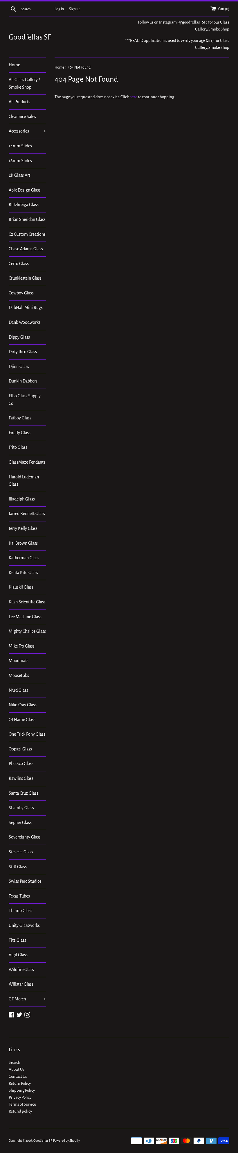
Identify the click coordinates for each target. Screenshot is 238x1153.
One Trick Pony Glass (27, 734)
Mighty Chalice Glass (27, 631)
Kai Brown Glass (23, 543)
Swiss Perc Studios (25, 881)
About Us (16, 1069)
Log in (59, 9)
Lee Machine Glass (25, 616)
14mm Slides (20, 146)
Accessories (27, 131)
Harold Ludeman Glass (24, 481)
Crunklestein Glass (25, 278)
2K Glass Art (19, 175)
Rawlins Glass (21, 778)
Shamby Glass (21, 807)
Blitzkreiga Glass (24, 204)
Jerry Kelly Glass (23, 528)
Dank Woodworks (24, 322)
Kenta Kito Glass (23, 572)
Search (14, 1062)
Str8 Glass (18, 866)
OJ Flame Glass (22, 719)
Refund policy (20, 1111)
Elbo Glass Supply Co (25, 400)
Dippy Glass (19, 337)
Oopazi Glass (20, 749)
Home (14, 64)
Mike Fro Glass (22, 646)
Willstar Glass (21, 984)
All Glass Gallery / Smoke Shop (24, 83)
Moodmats (18, 660)
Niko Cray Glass (23, 704)
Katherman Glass (24, 557)
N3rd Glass (18, 690)
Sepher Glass (20, 822)
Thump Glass (20, 910)
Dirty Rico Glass (23, 351)
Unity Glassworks (24, 925)
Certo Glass (19, 263)
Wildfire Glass (21, 969)
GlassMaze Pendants (27, 462)
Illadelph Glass (22, 499)
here (133, 97)
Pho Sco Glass (21, 763)
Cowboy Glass (21, 293)
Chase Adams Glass (26, 248)
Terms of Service (22, 1104)
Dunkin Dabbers (23, 381)
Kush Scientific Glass (27, 602)
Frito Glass (18, 447)
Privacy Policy (20, 1097)
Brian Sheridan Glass (27, 219)
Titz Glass (17, 940)
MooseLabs (19, 675)
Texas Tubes (19, 896)
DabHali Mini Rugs (26, 307)
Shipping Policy (22, 1090)
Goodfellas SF (30, 37)
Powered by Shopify (66, 1140)
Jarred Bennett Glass (27, 513)
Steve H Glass (21, 852)
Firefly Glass (19, 432)
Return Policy (20, 1083)
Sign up (74, 9)
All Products (19, 101)
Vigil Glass (18, 954)
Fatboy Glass (20, 418)
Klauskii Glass (21, 587)
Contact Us (18, 1076)
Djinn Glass (19, 366)
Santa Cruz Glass (23, 793)
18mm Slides (20, 160)
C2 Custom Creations (27, 234)
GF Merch (27, 999)
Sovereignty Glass (25, 837)
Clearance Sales (22, 116)
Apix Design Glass (25, 190)
